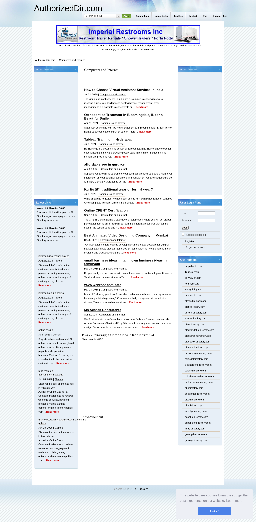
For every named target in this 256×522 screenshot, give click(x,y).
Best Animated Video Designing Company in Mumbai (126, 235)
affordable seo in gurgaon (104, 164)
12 (119, 335)
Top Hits (178, 16)
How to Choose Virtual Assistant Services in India (123, 90)
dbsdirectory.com (194, 388)
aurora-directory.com (196, 312)
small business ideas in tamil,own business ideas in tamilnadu (125, 262)
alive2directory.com (195, 301)
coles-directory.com (195, 370)
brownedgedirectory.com (198, 353)
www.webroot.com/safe (102, 285)
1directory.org (192, 272)
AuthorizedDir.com (68, 8)
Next (151, 335)
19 (143, 335)
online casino (45, 330)
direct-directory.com (195, 405)
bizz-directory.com (194, 324)
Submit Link (142, 16)
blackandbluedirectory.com (199, 330)
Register (189, 241)
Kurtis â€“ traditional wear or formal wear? (118, 189)
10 (113, 335)
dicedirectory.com (194, 399)
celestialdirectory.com (196, 359)
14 (126, 335)
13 (123, 335)
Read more (44, 285)
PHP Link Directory (137, 489)
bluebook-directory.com (197, 341)
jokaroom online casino (51, 293)
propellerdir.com (193, 266)
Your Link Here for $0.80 (51, 208)
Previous (87, 335)
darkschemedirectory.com (199, 382)
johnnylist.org (192, 283)
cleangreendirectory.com (198, 364)
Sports (58, 260)
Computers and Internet (72, 60)
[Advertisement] (56, 133)
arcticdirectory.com (195, 306)
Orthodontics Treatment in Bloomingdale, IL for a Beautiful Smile (123, 116)
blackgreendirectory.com (198, 335)
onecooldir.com (193, 295)
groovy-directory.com (196, 440)
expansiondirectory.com (198, 422)
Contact (193, 16)
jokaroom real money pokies (53, 256)
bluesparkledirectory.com (198, 347)
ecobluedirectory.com (196, 417)
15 (129, 335)
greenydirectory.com (196, 434)
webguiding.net (193, 289)
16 (133, 335)
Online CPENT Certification (106, 210)
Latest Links (161, 16)
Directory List (220, 16)
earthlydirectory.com (196, 411)
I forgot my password (196, 247)
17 (136, 335)
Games (57, 334)
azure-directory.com (195, 318)
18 (140, 335)
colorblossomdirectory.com (199, 376)
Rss (205, 16)
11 (116, 335)
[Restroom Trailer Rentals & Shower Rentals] (128, 42)
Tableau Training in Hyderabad (108, 139)
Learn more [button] (234, 500)
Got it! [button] (214, 511)
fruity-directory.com (195, 428)
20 (146, 335)
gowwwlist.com (193, 277)
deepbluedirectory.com (197, 393)
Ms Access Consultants (102, 310)
